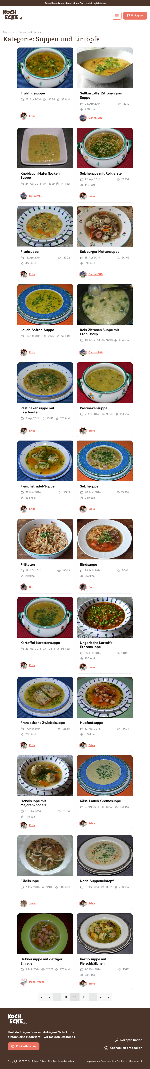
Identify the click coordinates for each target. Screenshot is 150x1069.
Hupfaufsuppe (91, 723)
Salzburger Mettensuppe (100, 252)
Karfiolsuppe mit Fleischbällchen (93, 961)
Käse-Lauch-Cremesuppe (100, 801)
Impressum (92, 1061)
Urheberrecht (135, 1061)
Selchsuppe (89, 486)
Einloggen (137, 15)
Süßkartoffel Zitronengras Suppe (101, 95)
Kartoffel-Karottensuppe (40, 643)
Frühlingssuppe (33, 93)
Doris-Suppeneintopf (97, 881)
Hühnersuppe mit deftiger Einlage (41, 961)
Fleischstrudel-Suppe (37, 486)
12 (76, 998)
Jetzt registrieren (96, 3)
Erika (32, 116)
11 (67, 998)
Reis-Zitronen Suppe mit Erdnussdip (99, 332)
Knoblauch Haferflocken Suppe (40, 175)
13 (86, 998)
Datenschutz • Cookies (113, 1061)
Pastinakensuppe (93, 408)
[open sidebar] (117, 16)
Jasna (32, 903)
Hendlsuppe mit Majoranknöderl (33, 803)
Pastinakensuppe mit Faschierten (37, 410)
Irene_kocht (36, 981)
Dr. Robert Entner (37, 1061)
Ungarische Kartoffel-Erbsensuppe (97, 645)
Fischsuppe (30, 252)
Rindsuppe (88, 564)
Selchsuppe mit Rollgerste (101, 173)
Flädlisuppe (30, 881)
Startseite (8, 32)
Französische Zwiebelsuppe (43, 723)
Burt (32, 587)
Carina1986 (95, 117)
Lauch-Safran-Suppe (37, 330)
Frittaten (28, 564)
